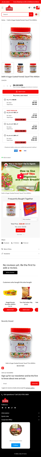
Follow (16, 445)
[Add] (2, 368)
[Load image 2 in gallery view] (20, 68)
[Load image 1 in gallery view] (8, 68)
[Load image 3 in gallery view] (33, 68)
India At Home (23, 453)
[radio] (20, 102)
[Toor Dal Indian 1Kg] (26, 293)
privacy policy (30, 388)
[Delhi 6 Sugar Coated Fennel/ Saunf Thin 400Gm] (20, 342)
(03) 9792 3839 (23, 394)
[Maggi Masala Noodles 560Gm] (10, 293)
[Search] (31, 14)
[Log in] (34, 7)
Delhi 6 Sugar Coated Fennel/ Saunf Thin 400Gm (20, 363)
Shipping (23, 87)
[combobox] (17, 14)
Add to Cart (20, 230)
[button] (2, 7)
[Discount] (37, 14)
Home (3, 20)
